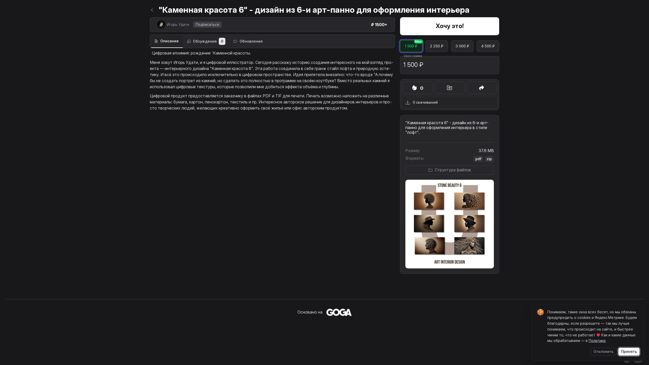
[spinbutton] (449, 65)
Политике (597, 340)
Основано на (309, 312)
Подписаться (207, 24)
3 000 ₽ (464, 44)
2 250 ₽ (439, 44)
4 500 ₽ (490, 44)
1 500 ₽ (413, 44)
